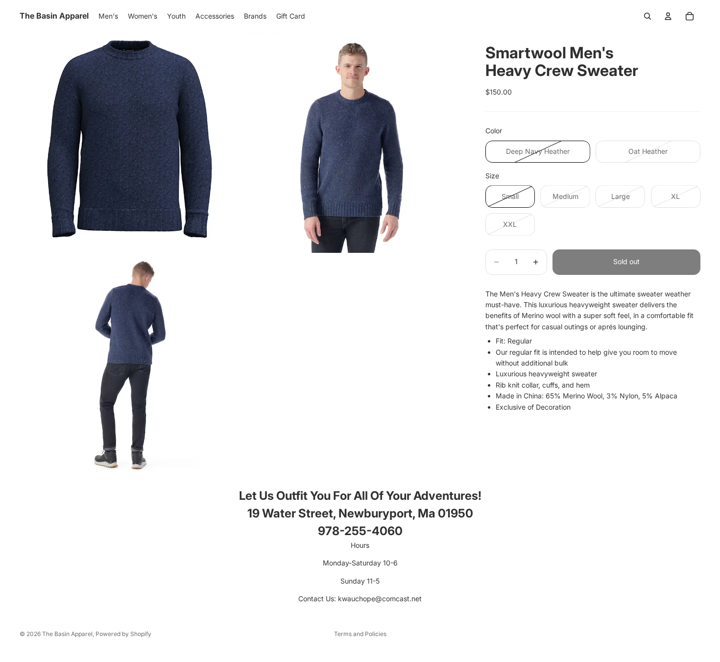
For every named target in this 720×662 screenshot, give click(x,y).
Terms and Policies (360, 633)
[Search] (647, 16)
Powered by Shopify (123, 633)
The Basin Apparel (67, 633)
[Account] (668, 16)
